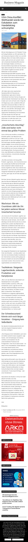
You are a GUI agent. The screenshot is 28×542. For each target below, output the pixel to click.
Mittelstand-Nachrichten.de (9, 491)
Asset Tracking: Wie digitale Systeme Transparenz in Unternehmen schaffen (13, 508)
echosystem (18, 410)
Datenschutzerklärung (18, 539)
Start (2, 12)
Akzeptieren (8, 539)
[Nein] (26, 531)
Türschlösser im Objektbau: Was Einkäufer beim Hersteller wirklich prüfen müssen (12, 501)
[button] (26, 9)
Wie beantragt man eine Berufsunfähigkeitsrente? (10, 495)
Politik (6, 12)
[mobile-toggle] (2, 9)
